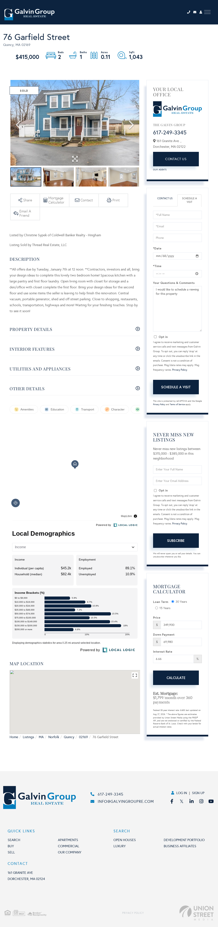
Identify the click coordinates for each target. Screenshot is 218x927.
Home (14, 737)
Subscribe (176, 540)
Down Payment (164, 634)
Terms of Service (177, 404)
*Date (157, 248)
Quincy (69, 737)
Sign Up (198, 793)
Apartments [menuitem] (68, 840)
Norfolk (53, 737)
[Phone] (189, 12)
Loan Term (160, 602)
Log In (181, 793)
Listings (28, 737)
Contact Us (175, 159)
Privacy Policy (179, 369)
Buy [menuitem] (11, 846)
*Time (157, 266)
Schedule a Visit (189, 200)
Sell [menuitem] (11, 852)
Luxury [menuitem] (119, 846)
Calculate (175, 677)
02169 (83, 737)
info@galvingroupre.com (126, 801)
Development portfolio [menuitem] (184, 840)
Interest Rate (162, 651)
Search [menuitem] (14, 840)
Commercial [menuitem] (68, 846)
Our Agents (160, 169)
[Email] (196, 12)
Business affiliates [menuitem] (180, 846)
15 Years (164, 608)
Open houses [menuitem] (124, 840)
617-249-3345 (169, 132)
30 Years (181, 602)
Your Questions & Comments (174, 283)
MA (41, 737)
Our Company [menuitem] (69, 852)
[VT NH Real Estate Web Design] (179, 913)
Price (156, 617)
